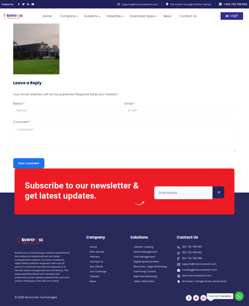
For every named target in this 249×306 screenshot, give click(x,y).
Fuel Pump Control (145, 271)
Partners (95, 257)
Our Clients (96, 266)
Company (67, 16)
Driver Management (146, 252)
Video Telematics (144, 281)
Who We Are (97, 252)
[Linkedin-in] (28, 4)
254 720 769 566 (192, 258)
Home (47, 16)
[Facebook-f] (189, 298)
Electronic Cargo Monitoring (150, 266)
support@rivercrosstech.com (140, 4)
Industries (114, 16)
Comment (22, 122)
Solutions (91, 16)
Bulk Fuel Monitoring (145, 276)
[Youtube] (32, 4)
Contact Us (188, 16)
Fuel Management (144, 257)
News (167, 16)
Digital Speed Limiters (146, 261)
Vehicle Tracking (143, 247)
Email (129, 103)
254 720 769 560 (192, 246)
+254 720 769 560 (235, 4)
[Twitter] (23, 4)
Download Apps (142, 16)
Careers (94, 276)
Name (19, 103)
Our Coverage (98, 271)
